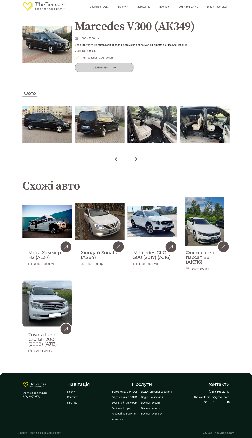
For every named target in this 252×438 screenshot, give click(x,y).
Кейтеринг (118, 419)
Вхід (209, 6)
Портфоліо (143, 6)
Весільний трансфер (124, 402)
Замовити (100, 67)
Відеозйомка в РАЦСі (125, 397)
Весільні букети (150, 402)
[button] (116, 159)
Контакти (72, 397)
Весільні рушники (151, 413)
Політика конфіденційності (45, 433)
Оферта (22, 433)
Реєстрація (221, 6)
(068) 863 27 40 (187, 6)
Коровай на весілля (124, 413)
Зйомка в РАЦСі (99, 6)
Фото (30, 93)
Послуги (123, 6)
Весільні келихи (150, 408)
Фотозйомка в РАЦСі (124, 391)
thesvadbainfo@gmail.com (212, 397)
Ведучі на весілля (152, 397)
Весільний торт (121, 408)
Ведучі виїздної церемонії (156, 391)
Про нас (164, 6)
